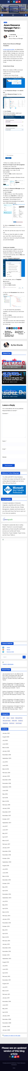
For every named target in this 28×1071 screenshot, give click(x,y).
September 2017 (6, 822)
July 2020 (5, 740)
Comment (5, 413)
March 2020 (5, 747)
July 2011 (4, 987)
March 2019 (5, 769)
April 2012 (5, 973)
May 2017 (5, 833)
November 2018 (6, 783)
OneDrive (19, 374)
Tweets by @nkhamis (7, 664)
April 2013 (5, 933)
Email (4, 449)
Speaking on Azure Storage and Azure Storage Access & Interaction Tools (9, 334)
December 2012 (6, 947)
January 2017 (6, 847)
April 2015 (5, 890)
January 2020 (6, 751)
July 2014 (5, 901)
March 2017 (5, 840)
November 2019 (6, 754)
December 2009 (6, 1019)
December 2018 (6, 779)
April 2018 (5, 797)
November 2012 (6, 951)
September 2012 (6, 958)
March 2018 (5, 801)
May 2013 (5, 930)
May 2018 (5, 794)
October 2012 (6, 955)
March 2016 (5, 876)
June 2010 (5, 1005)
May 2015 (5, 887)
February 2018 (6, 804)
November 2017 (6, 815)
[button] (23, 15)
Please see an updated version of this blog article (14, 1051)
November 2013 (6, 922)
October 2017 (6, 819)
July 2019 (5, 762)
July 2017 (5, 826)
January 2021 (6, 733)
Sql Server (11, 723)
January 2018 (6, 808)
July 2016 (5, 869)
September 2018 (6, 787)
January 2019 (6, 776)
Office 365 (12, 361)
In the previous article (8, 49)
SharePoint (6, 376)
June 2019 (5, 765)
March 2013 (5, 937)
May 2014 (5, 905)
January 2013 (6, 944)
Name (4, 441)
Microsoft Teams (7, 374)
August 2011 (5, 983)
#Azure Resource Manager (16, 38)
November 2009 (6, 1023)
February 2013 (6, 940)
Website (4, 457)
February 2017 (6, 844)
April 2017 (5, 837)
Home (14, 1068)
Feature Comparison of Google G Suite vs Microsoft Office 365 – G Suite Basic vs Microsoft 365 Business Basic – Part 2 (13, 707)
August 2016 (5, 865)
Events (8, 372)
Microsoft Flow (15, 372)
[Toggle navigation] (13, 15)
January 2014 (6, 919)
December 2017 (6, 812)
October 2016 (6, 858)
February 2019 (6, 772)
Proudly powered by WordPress (9, 1063)
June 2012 (5, 969)
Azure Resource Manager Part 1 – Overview (19, 332)
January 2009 (6, 1030)
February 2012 (6, 976)
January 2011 (6, 998)
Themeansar (14, 1064)
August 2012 (5, 962)
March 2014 (5, 912)
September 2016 (6, 862)
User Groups (18, 361)
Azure (5, 22)
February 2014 (6, 915)
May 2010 (5, 1008)
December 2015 (6, 880)
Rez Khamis (13, 34)
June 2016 (5, 872)
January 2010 (6, 1015)
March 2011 (5, 990)
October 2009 (6, 1026)
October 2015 (6, 883)
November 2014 (6, 894)
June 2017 (5, 829)
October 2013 (6, 926)
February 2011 (6, 994)
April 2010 (5, 1012)
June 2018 (5, 790)
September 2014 (6, 897)
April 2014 (5, 908)
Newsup (22, 1063)
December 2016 (6, 851)
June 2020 (5, 744)
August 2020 (5, 737)
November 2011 (6, 980)
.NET (4, 361)
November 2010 (6, 1001)
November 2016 (6, 855)
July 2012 (5, 965)
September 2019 (6, 758)
